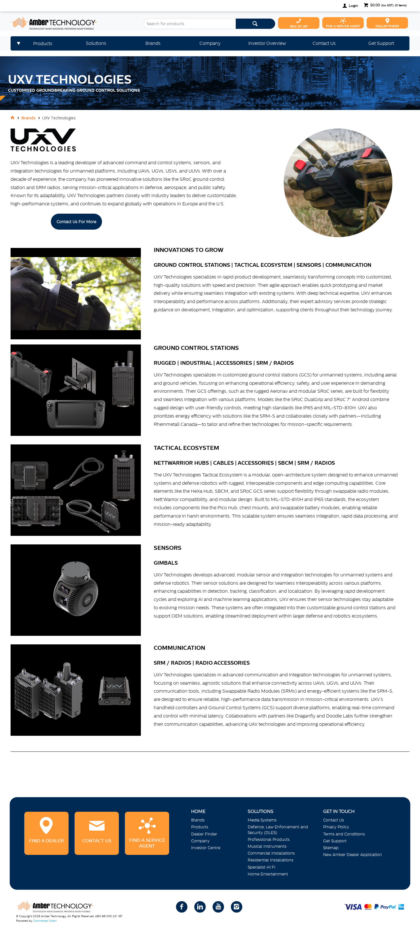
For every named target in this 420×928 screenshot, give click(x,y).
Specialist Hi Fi (261, 867)
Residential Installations (270, 860)
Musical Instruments (267, 846)
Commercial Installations (271, 853)
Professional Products (269, 839)
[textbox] (189, 24)
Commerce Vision (45, 920)
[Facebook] (181, 907)
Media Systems (262, 820)
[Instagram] (236, 907)
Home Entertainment (268, 874)
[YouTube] (218, 907)
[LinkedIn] (200, 907)
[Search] (255, 24)
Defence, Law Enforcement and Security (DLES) (278, 830)
